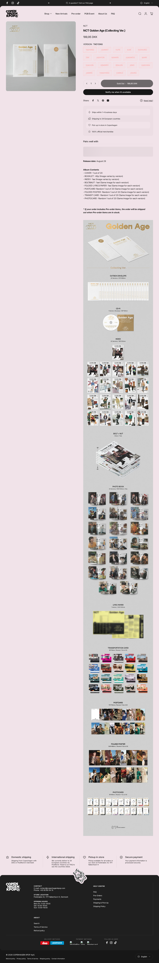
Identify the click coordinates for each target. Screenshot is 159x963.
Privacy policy (21, 959)
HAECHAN (145, 65)
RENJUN (119, 65)
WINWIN (115, 57)
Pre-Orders (97, 896)
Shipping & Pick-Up (100, 903)
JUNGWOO (130, 57)
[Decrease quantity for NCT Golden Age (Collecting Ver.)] (86, 83)
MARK (144, 57)
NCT (85, 26)
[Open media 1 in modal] (41, 56)
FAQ (95, 892)
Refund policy (39, 931)
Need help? (148, 101)
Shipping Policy (99, 906)
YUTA (118, 50)
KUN (129, 50)
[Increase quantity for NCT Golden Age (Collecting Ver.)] (96, 83)
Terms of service (32, 959)
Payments (97, 899)
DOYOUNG (142, 50)
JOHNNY (105, 50)
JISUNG (133, 73)
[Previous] (49, 3)
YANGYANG (104, 73)
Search (37, 923)
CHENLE (119, 73)
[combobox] (146, 3)
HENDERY (104, 65)
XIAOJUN (90, 65)
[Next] (110, 3)
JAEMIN (89, 73)
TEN (87, 57)
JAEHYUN (100, 57)
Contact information (58, 959)
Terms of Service (40, 927)
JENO (132, 65)
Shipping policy (45, 959)
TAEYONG (90, 50)
